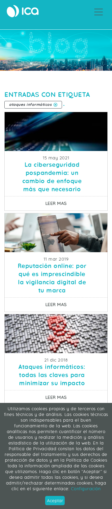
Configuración (85, 489)
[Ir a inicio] (22, 11)
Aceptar (55, 501)
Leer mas (76, 203)
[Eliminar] (55, 105)
